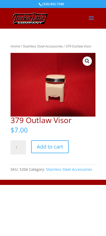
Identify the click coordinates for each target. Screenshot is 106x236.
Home (15, 46)
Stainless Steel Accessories (43, 46)
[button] (87, 61)
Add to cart (50, 146)
